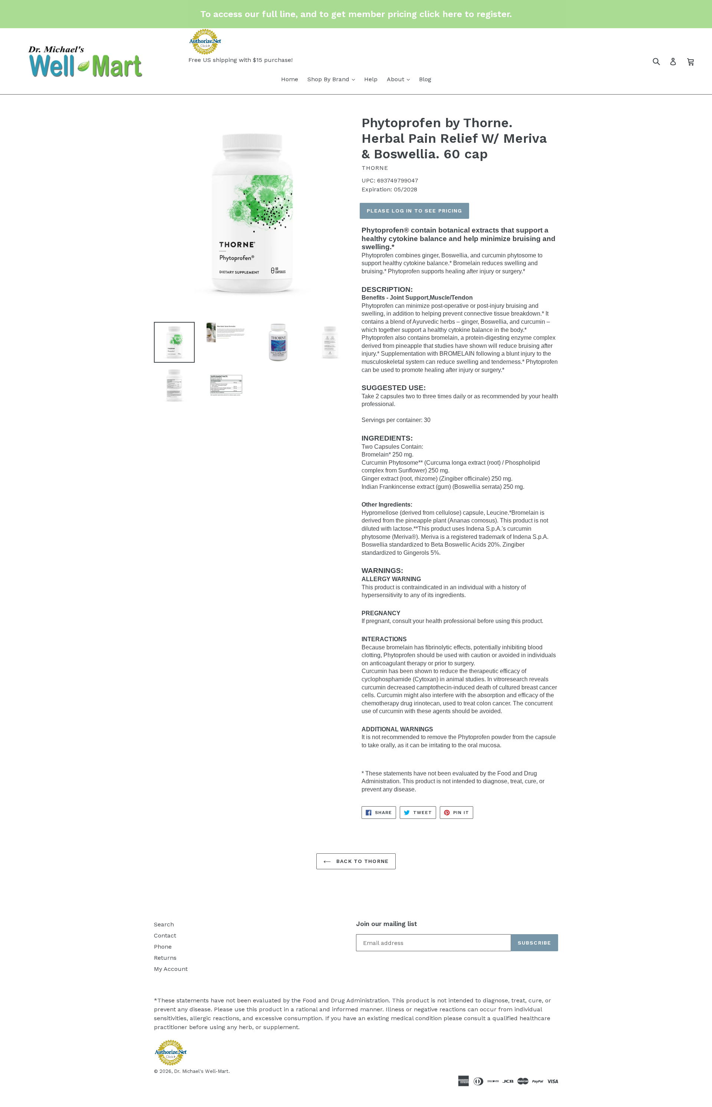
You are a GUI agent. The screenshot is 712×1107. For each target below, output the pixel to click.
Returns (165, 957)
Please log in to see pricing (414, 211)
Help (371, 79)
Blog (425, 79)
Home (289, 79)
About (396, 79)
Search (164, 924)
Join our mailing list (386, 924)
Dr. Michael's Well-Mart (201, 1071)
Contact (165, 935)
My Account (171, 968)
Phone (163, 946)
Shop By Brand (329, 79)
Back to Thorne (361, 861)
